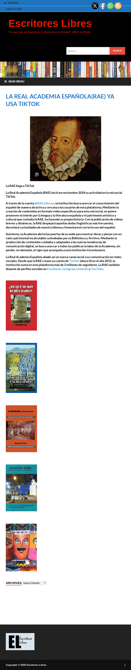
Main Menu (16, 81)
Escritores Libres (50, 23)
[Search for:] (95, 51)
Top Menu (13, 3)
